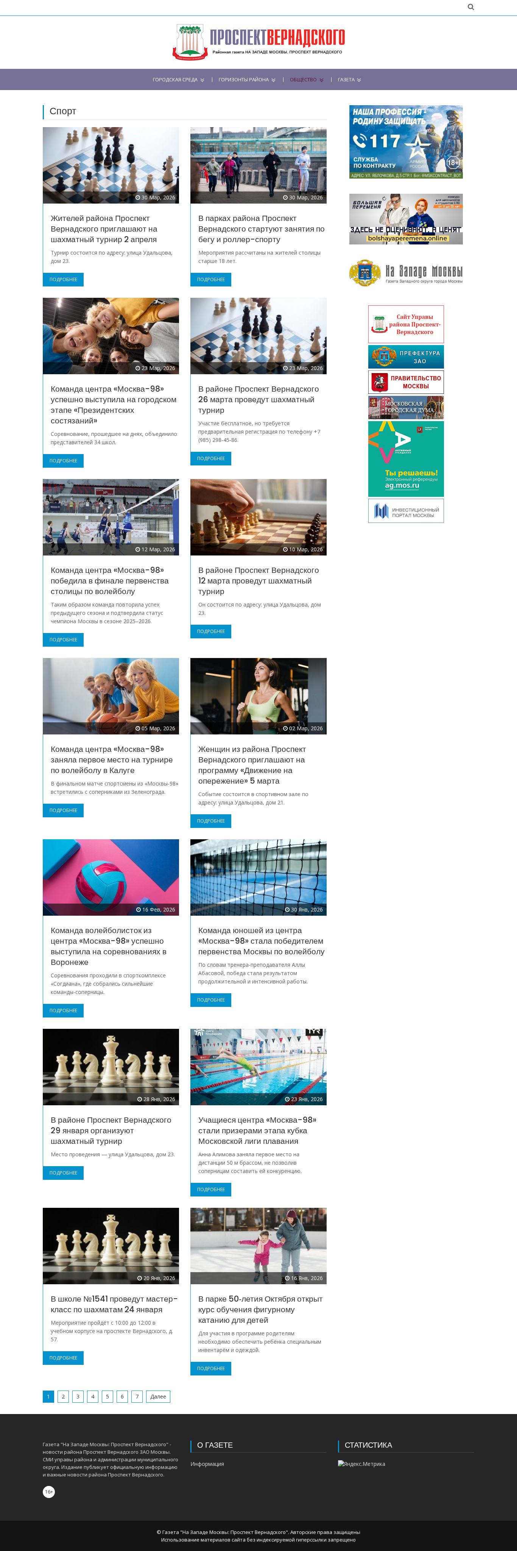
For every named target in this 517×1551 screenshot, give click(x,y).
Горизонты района (244, 79)
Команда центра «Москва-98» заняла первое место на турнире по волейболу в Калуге (112, 760)
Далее (158, 1396)
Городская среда (175, 79)
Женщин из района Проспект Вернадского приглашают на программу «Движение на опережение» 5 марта (252, 765)
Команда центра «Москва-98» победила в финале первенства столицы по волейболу (110, 581)
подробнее (63, 279)
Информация (207, 1463)
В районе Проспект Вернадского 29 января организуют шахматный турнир (111, 1130)
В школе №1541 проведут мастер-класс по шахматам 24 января (114, 1304)
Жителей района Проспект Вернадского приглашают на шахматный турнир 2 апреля (104, 229)
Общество (303, 79)
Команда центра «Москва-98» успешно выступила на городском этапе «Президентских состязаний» (113, 404)
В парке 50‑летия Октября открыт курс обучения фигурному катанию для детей (260, 1309)
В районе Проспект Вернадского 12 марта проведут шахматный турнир (258, 581)
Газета (346, 79)
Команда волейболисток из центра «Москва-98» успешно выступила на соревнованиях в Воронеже (109, 946)
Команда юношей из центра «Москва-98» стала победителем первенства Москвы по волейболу (261, 941)
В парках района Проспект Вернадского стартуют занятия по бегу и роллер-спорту (261, 229)
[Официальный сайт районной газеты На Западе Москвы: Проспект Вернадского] (259, 42)
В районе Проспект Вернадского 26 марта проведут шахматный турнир (258, 399)
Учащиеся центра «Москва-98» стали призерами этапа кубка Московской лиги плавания (257, 1130)
